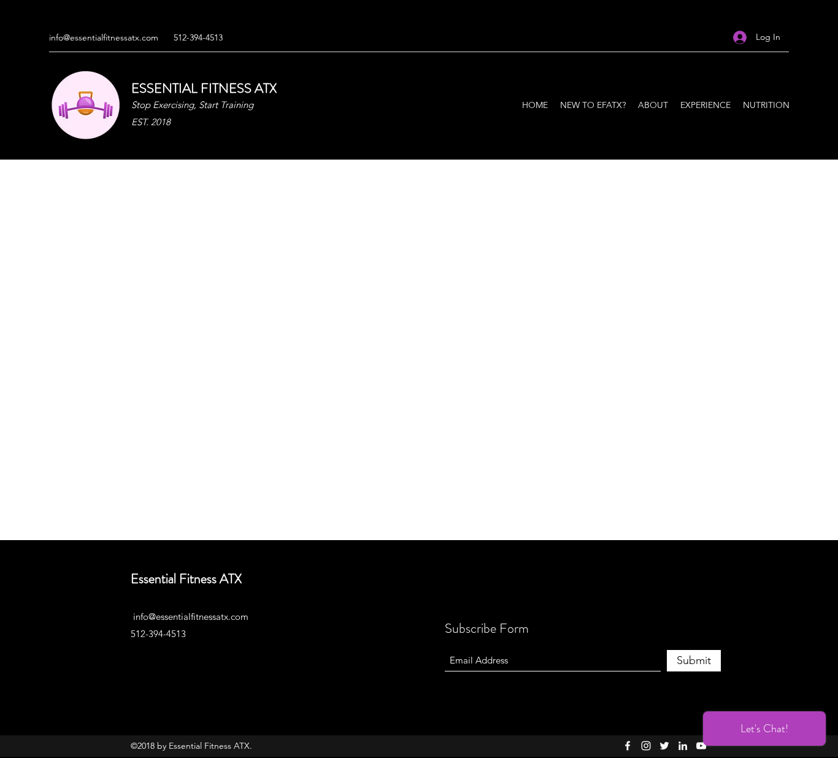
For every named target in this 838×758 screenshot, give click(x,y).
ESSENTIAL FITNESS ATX (204, 88)
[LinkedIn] (683, 746)
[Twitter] (664, 746)
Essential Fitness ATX (186, 578)
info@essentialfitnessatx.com (103, 37)
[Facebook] (627, 746)
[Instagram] (646, 746)
